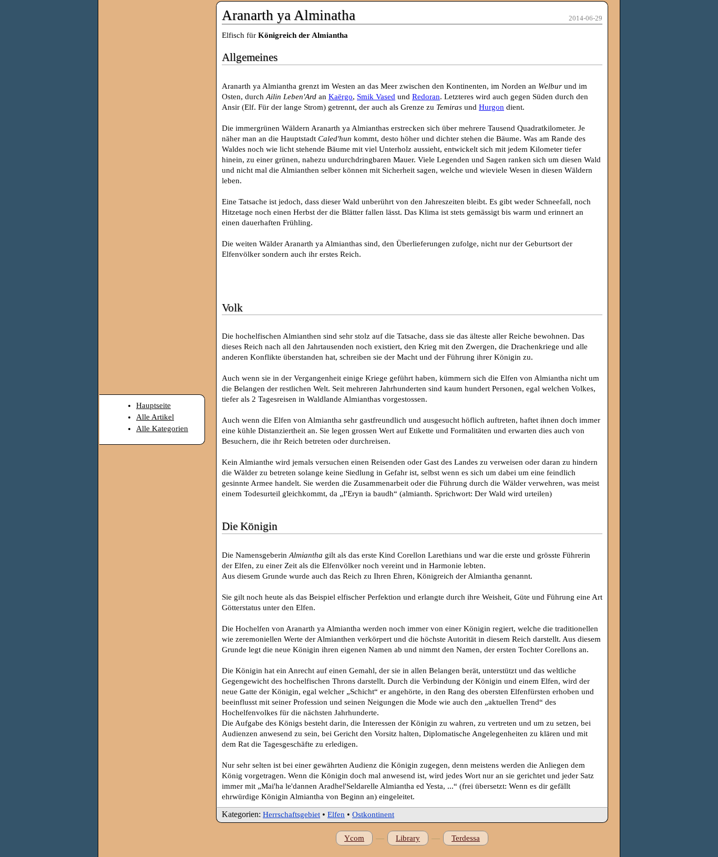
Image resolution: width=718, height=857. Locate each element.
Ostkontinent (373, 814)
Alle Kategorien (162, 428)
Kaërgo (341, 96)
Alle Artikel (155, 417)
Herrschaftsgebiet (291, 814)
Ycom (354, 838)
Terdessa (466, 838)
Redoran (426, 96)
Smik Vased (376, 96)
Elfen (336, 814)
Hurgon (491, 107)
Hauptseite (153, 405)
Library (408, 838)
